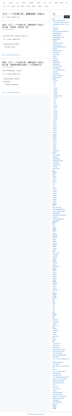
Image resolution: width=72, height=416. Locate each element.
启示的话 (54, 284)
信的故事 (39, 6)
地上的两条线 (55, 356)
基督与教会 (55, 255)
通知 (54, 340)
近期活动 (54, 265)
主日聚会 (28, 6)
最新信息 (54, 274)
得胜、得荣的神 (56, 364)
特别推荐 (54, 294)
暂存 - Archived (56, 266)
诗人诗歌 (55, 111)
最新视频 (54, 276)
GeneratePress (42, 414)
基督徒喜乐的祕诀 (56, 158)
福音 (4, 2)
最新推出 (54, 269)
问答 (50, 2)
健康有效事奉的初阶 (57, 33)
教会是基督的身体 (56, 373)
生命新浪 (54, 297)
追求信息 (54, 148)
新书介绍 (54, 270)
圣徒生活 (55, 107)
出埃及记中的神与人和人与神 (59, 349)
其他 (54, 183)
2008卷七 (55, 132)
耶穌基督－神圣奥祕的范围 (58, 398)
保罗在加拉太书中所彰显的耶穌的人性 (61, 31)
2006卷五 (55, 128)
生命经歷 (54, 191)
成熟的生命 (55, 243)
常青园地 (54, 228)
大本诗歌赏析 (55, 319)
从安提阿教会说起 (56, 68)
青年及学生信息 (56, 150)
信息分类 (38, 2)
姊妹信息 (54, 137)
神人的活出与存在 (56, 388)
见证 (54, 109)
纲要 (54, 312)
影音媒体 (54, 230)
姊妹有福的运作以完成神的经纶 (59, 215)
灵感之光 (54, 288)
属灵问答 (55, 88)
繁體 (54, 13)
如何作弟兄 (55, 58)
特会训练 (54, 296)
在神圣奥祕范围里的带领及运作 (59, 46)
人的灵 (54, 303)
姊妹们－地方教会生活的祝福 (59, 211)
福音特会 (22, 6)
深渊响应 (55, 97)
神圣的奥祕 (55, 166)
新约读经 (54, 328)
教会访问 (54, 260)
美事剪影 (55, 105)
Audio (54, 231)
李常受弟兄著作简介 (57, 95)
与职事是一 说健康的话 (57, 75)
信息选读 (55, 80)
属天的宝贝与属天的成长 (58, 362)
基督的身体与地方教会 (57, 50)
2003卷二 (55, 122)
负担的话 (55, 117)
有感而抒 (55, 93)
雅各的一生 (55, 404)
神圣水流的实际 (56, 73)
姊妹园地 (54, 222)
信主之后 (54, 237)
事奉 (54, 19)
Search (54, 14)
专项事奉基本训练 (56, 62)
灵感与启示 (11, 2)
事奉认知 (54, 176)
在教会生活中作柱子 (57, 44)
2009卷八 (55, 134)
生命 (54, 99)
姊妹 (4, 6)
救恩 (54, 305)
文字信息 (54, 143)
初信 (54, 82)
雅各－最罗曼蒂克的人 (57, 402)
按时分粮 (23, 2)
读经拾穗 (55, 115)
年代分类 (54, 141)
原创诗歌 (54, 173)
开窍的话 (54, 286)
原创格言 (54, 246)
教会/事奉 (13, 6)
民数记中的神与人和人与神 (58, 382)
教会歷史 (55, 90)
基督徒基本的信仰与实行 (58, 160)
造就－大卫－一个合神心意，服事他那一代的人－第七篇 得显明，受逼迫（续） (24, 26)
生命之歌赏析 (55, 321)
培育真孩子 (55, 48)
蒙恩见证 (34, 6)
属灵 (54, 223)
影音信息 (62, 2)
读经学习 (54, 334)
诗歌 (8, 6)
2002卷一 (55, 120)
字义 (54, 86)
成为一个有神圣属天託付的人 (59, 69)
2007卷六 (55, 130)
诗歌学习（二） (56, 325)
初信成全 (54, 171)
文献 (54, 225)
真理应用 (54, 195)
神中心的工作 (55, 386)
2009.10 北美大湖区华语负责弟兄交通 (61, 22)
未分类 (54, 280)
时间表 (54, 261)
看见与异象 (55, 290)
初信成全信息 (55, 156)
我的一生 (54, 369)
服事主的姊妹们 (56, 220)
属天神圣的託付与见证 (57, 66)
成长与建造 (31, 2)
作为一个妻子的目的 (57, 207)
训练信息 (54, 146)
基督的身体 (55, 256)
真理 (54, 101)
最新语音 (54, 278)
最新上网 (54, 272)
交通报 (46, 6)
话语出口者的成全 (56, 77)
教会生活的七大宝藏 (57, 375)
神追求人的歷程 (56, 168)
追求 (54, 337)
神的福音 (54, 390)
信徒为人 (54, 180)
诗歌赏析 (55, 113)
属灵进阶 (54, 241)
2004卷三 (55, 124)
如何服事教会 (55, 60)
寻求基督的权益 (56, 64)
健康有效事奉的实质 (57, 35)
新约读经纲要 (55, 330)
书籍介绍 (54, 268)
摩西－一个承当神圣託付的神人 (59, 371)
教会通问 (55, 92)
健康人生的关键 (56, 347)
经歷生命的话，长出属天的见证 (59, 396)
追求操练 (54, 201)
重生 (54, 170)
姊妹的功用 (55, 217)
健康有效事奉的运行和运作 (58, 37)
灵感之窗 (55, 118)
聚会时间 (54, 314)
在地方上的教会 (56, 253)
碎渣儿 (54, 384)
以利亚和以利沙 (56, 345)
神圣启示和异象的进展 (57, 394)
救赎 (54, 307)
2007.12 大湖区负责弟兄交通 (59, 20)
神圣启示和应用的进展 (57, 392)
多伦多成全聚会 (56, 54)
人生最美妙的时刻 (56, 155)
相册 (54, 300)
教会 (45, 2)
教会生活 (54, 187)
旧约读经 (54, 332)
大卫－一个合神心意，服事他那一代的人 (11, 54)
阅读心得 (54, 405)
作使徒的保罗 (55, 29)
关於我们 (54, 406)
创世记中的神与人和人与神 (58, 351)
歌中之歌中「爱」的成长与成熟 (59, 379)
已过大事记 (55, 263)
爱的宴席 (54, 293)
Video (54, 233)
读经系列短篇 (55, 336)
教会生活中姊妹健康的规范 (58, 218)
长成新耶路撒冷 (56, 400)
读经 (17, 2)
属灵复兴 (54, 239)
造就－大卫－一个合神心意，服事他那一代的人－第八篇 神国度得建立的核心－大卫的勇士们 (24, 63)
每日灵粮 (54, 248)
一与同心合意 (55, 27)
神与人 (54, 309)
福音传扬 (54, 197)
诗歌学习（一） (56, 323)
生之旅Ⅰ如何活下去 (57, 164)
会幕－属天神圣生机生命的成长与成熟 (61, 377)
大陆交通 (54, 56)
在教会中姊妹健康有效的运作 (59, 209)
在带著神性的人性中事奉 (58, 43)
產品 (54, 299)
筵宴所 (54, 227)
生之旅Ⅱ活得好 (56, 162)
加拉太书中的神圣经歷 (57, 353)
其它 (54, 185)
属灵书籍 (56, 2)
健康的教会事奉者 (56, 39)
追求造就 (54, 339)
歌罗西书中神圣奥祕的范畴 (58, 381)
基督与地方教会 (56, 52)
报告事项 (54, 204)
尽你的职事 (55, 71)
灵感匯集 (54, 408)
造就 (18, 6)
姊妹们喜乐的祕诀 (56, 213)
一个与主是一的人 (56, 343)
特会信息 (54, 144)
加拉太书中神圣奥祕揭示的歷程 (59, 355)
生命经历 (54, 193)
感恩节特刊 (55, 234)
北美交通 (54, 41)
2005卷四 (55, 126)
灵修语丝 (54, 250)
